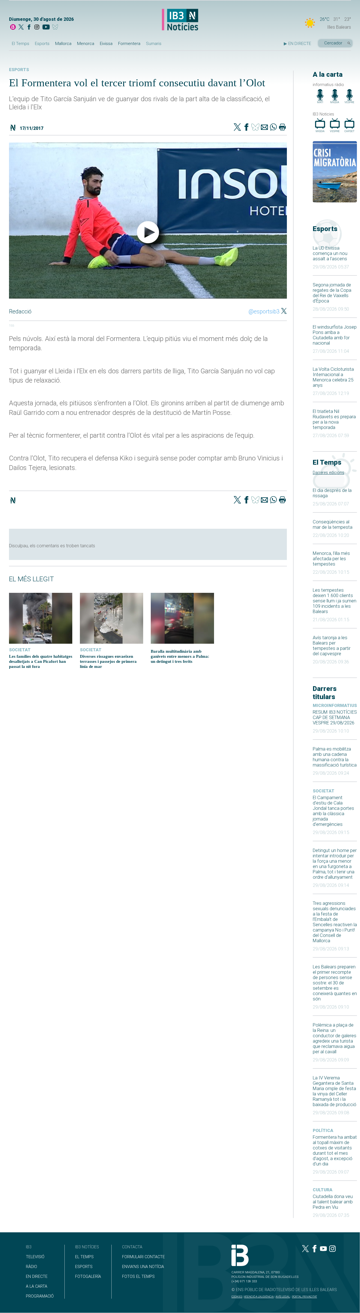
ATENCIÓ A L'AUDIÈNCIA (259, 1296)
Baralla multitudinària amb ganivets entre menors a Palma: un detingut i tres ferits (180, 656)
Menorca (85, 43)
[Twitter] (237, 127)
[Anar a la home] (13, 27)
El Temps (20, 43)
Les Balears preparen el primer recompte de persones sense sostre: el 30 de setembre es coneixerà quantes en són (335, 983)
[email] (264, 127)
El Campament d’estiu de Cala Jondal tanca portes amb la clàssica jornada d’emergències (333, 811)
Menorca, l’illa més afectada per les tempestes (331, 559)
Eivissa (106, 43)
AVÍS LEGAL (283, 1296)
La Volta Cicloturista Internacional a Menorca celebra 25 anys (333, 377)
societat (323, 791)
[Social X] (21, 27)
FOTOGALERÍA (88, 1276)
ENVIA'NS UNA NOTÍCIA (143, 1266)
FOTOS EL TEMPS (138, 1276)
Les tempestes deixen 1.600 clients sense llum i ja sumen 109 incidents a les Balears (334, 600)
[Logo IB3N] (180, 20)
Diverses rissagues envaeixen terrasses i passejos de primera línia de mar (108, 661)
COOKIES (236, 1296)
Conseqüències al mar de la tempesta (332, 524)
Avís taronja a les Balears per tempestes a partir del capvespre (331, 645)
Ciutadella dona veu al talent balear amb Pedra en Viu (333, 1202)
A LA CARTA (36, 1286)
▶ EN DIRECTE (297, 43)
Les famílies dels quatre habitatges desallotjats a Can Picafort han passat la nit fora (40, 661)
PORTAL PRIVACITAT (304, 1296)
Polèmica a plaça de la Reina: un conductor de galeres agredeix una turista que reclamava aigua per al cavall (334, 1038)
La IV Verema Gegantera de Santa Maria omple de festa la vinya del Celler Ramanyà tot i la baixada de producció (334, 1091)
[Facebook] (29, 27)
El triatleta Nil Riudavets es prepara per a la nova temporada (334, 419)
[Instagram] (37, 27)
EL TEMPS (84, 1257)
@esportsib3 (264, 311)
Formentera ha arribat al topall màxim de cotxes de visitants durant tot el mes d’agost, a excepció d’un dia (335, 1151)
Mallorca (63, 43)
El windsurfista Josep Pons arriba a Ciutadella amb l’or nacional (335, 335)
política (323, 1130)
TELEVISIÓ (35, 1257)
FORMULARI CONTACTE (143, 1257)
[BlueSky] (56, 27)
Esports (42, 43)
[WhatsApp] (273, 127)
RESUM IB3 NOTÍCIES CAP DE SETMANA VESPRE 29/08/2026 (335, 717)
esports (19, 69)
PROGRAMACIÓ (40, 1296)
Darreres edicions (328, 472)
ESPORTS (84, 1266)
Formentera (129, 43)
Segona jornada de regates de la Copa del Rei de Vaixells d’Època (332, 293)
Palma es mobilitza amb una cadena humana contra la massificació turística (335, 757)
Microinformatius (335, 705)
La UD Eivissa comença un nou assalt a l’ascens (330, 253)
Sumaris (153, 43)
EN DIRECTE (37, 1276)
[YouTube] (46, 27)
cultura (322, 1189)
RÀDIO (31, 1266)
